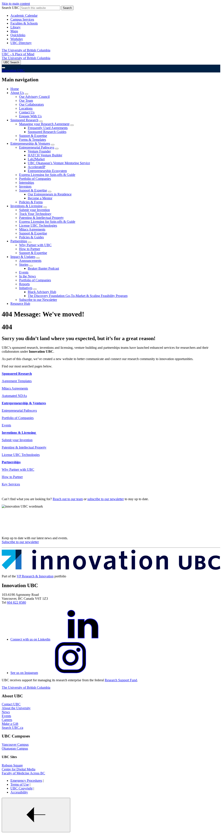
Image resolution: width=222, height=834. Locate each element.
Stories (23, 264)
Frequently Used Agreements (48, 128)
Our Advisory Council (34, 96)
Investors (25, 186)
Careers (7, 720)
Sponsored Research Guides (47, 132)
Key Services (11, 484)
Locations (26, 108)
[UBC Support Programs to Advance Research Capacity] (111, 569)
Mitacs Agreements (32, 229)
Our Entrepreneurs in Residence (50, 194)
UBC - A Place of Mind (18, 54)
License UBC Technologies (38, 225)
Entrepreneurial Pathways (36, 147)
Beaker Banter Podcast (43, 268)
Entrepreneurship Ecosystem (47, 171)
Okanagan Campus (15, 748)
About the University (16, 708)
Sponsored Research (24, 120)
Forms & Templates (32, 139)
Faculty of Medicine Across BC (23, 773)
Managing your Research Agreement (44, 124)
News (6, 712)
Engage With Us (30, 116)
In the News (27, 276)
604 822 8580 (16, 602)
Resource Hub (20, 303)
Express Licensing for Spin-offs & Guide (47, 175)
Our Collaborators (31, 104)
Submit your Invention (34, 210)
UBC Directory (21, 43)
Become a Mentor (40, 198)
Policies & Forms (31, 202)
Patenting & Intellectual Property (41, 218)
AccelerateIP (36, 167)
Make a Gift (10, 724)
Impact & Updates (22, 257)
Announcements (30, 260)
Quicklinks (17, 35)
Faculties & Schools (24, 23)
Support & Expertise (33, 136)
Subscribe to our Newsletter (38, 299)
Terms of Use (19, 784)
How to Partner (29, 249)
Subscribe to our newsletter (20, 542)
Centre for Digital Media (18, 769)
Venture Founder (39, 151)
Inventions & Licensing (26, 206)
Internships (26, 182)
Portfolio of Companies (35, 178)
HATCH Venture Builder (45, 155)
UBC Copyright (21, 788)
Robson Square (12, 765)
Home (14, 89)
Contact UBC (11, 704)
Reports (24, 284)
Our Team (26, 100)
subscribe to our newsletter (105, 499)
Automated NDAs (14, 396)
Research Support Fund (121, 680)
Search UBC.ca (12, 727)
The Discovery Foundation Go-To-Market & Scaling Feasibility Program (77, 296)
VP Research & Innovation (35, 576)
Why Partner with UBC (35, 245)
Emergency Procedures (26, 780)
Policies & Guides (31, 237)
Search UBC (10, 8)
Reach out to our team (68, 499)
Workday (16, 39)
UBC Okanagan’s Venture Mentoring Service (59, 163)
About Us (17, 93)
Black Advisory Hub (42, 292)
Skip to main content (16, 3)
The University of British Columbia (26, 50)
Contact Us (26, 112)
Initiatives (25, 288)
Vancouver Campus (15, 744)
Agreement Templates (17, 381)
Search (67, 8)
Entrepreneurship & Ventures (30, 143)
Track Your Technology (35, 214)
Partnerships (18, 241)
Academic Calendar (24, 15)
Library (15, 27)
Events (23, 272)
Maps (14, 31)
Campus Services (22, 19)
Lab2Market (36, 159)
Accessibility (19, 792)
